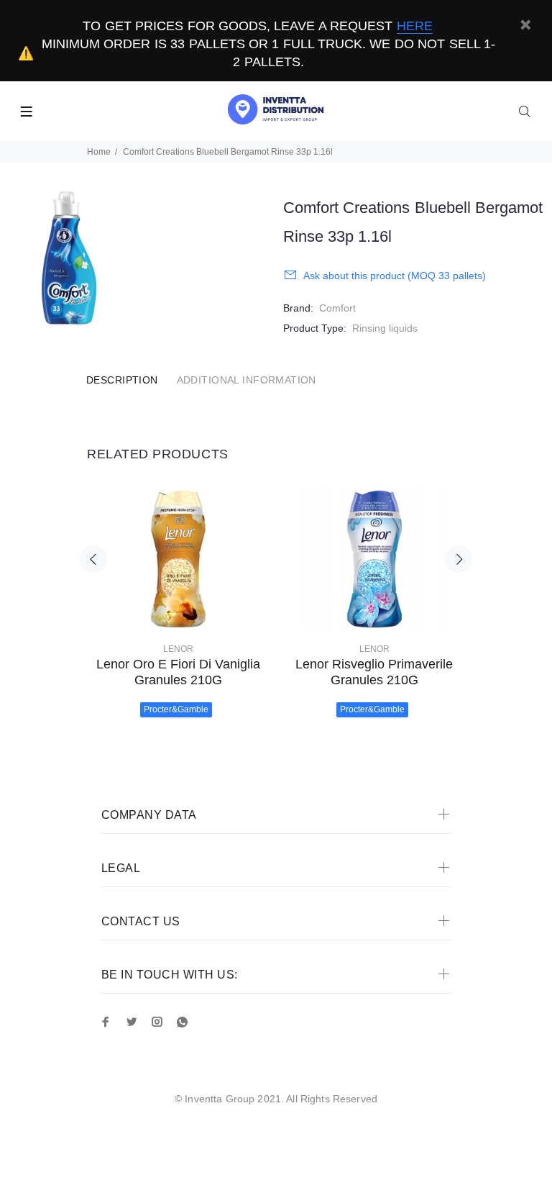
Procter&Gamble (176, 709)
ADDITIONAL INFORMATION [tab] (246, 380)
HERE (415, 26)
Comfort (337, 308)
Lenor (178, 649)
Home (99, 152)
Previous (93, 559)
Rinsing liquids (385, 328)
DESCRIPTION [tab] (122, 380)
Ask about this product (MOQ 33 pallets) (394, 275)
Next (458, 559)
